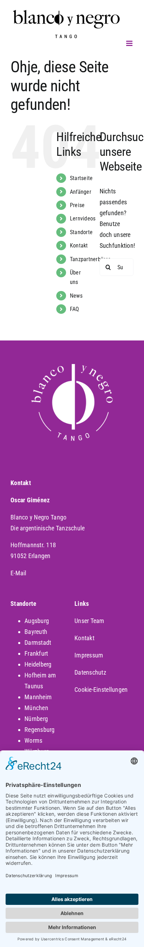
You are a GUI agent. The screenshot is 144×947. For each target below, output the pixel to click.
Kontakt (84, 638)
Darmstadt (37, 642)
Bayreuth (35, 631)
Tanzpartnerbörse (90, 259)
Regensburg (39, 729)
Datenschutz (90, 672)
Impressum (88, 655)
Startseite (81, 178)
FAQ (74, 309)
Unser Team (89, 620)
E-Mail (18, 573)
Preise (77, 205)
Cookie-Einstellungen (101, 689)
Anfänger (80, 191)
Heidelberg (38, 664)
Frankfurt (36, 653)
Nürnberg (36, 718)
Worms (33, 740)
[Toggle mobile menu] (130, 43)
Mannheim (38, 697)
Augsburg (36, 620)
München (36, 707)
